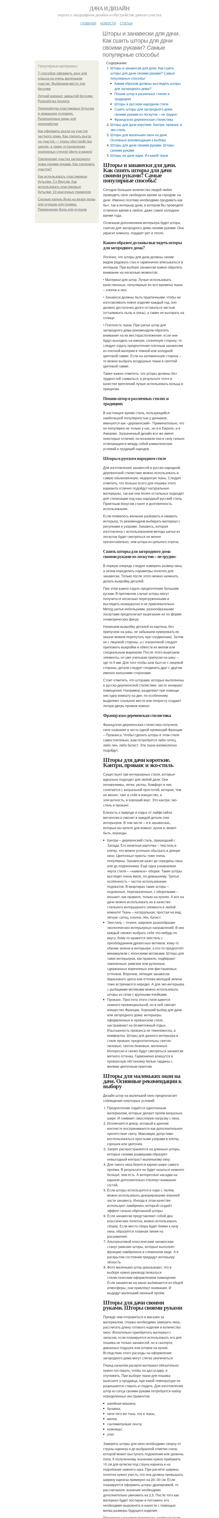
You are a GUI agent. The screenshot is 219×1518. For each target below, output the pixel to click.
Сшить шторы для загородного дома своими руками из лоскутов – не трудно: (146, 112)
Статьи (126, 22)
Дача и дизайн (109, 8)
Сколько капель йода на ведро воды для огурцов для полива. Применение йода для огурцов (66, 204)
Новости (108, 22)
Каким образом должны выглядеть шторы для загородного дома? (147, 86)
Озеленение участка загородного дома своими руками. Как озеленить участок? (66, 164)
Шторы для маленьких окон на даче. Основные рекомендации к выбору (139, 137)
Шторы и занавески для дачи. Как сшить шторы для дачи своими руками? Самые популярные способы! (142, 73)
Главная (88, 22)
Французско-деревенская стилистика (143, 119)
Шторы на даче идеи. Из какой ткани (139, 155)
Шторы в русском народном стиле (141, 103)
